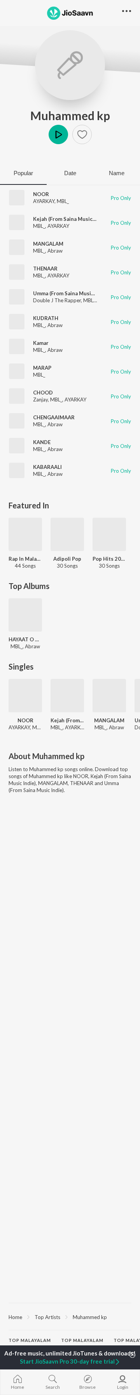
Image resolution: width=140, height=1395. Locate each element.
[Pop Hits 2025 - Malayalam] (109, 534)
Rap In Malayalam (25, 559)
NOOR (41, 194)
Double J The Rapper (57, 300)
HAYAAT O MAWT (25, 639)
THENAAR (45, 268)
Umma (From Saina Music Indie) (71, 293)
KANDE (42, 442)
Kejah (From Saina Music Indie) (70, 219)
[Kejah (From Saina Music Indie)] (67, 695)
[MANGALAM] (109, 695)
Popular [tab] (23, 173)
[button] (82, 134)
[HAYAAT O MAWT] (25, 615)
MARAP (42, 368)
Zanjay (40, 399)
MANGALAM (48, 244)
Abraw (55, 251)
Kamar (41, 343)
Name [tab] (116, 173)
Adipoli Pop (67, 559)
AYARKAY (43, 201)
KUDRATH (45, 318)
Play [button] (58, 134)
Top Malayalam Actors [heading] (82, 1343)
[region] (70, 1316)
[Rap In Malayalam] (25, 534)
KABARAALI (47, 467)
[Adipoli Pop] (67, 534)
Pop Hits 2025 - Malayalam (109, 559)
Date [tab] (70, 173)
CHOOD (43, 392)
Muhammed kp (70, 115)
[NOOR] (25, 695)
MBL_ (63, 201)
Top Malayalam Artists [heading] (30, 1343)
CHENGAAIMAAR (54, 417)
